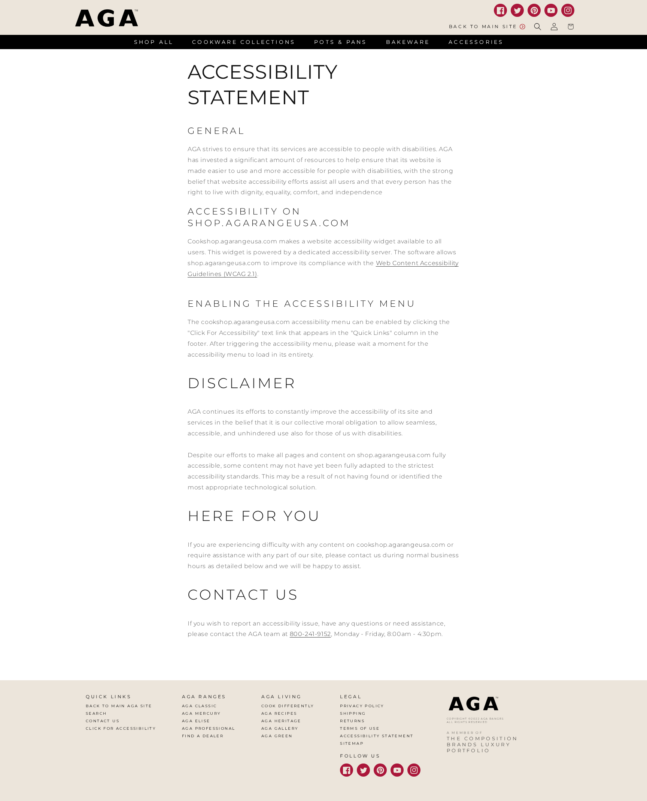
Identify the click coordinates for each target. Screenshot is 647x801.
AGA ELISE (196, 720)
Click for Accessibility (121, 728)
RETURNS (352, 720)
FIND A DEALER (203, 736)
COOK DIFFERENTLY (287, 706)
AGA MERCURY (201, 713)
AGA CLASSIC (199, 706)
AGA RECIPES (279, 713)
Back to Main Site (483, 26)
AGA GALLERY (279, 728)
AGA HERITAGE (281, 720)
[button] (537, 26)
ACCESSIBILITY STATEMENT (376, 736)
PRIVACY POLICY (362, 706)
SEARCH (96, 713)
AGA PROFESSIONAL (208, 728)
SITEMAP (352, 743)
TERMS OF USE (360, 728)
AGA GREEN (277, 736)
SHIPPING (353, 713)
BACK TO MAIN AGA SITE (119, 706)
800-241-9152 (310, 634)
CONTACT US (102, 720)
